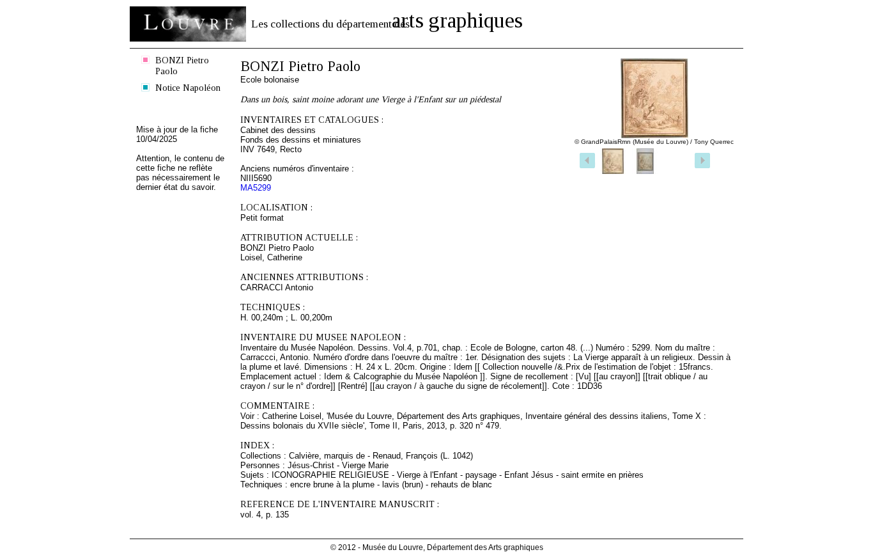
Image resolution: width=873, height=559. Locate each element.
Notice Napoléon (187, 88)
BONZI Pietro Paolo (182, 65)
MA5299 (255, 188)
